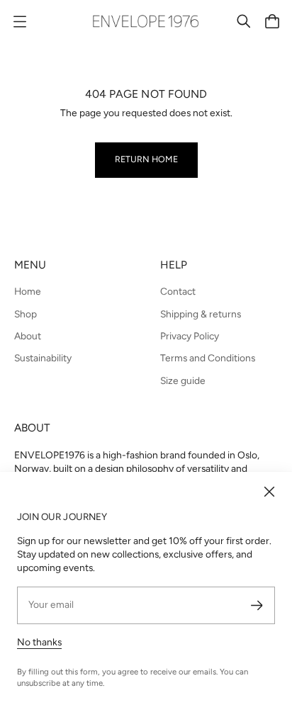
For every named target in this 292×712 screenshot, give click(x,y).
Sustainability (43, 357)
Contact (178, 291)
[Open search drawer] (244, 21)
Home (27, 291)
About (27, 335)
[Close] (269, 491)
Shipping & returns (200, 314)
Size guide (183, 380)
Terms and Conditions (207, 357)
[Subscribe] (257, 605)
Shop (25, 314)
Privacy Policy (189, 335)
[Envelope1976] (146, 21)
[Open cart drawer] (272, 21)
